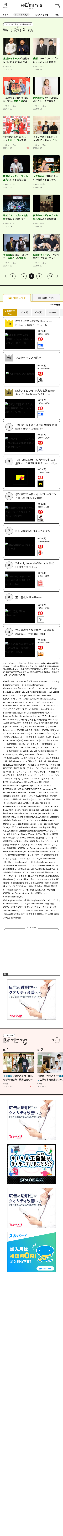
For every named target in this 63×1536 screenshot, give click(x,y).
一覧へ (53, 1040)
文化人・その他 (41, 14)
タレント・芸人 (21, 14)
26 (50, 276)
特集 (57, 14)
